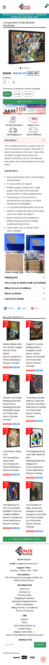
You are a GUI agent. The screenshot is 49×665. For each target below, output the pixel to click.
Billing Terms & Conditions (24, 607)
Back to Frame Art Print (26, 539)
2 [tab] (22, 68)
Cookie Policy (24, 628)
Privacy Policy (25, 595)
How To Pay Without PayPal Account (24, 634)
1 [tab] (20, 68)
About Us (24, 588)
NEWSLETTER (25, 640)
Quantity (7, 77)
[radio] (7, 94)
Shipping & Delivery (24, 598)
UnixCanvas (14, 653)
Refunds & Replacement (24, 601)
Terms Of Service (24, 610)
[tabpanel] (24, 47)
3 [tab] (24, 68)
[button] (24, 140)
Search (24, 619)
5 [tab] (28, 68)
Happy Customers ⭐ (24, 631)
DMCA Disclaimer (24, 604)
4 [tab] (26, 68)
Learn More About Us (24, 625)
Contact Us (24, 591)
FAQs (24, 622)
